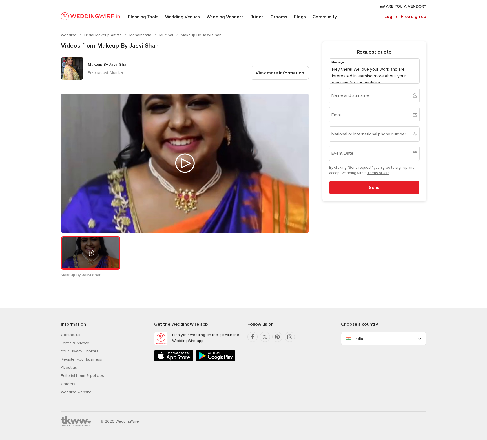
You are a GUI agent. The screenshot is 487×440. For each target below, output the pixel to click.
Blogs (300, 17)
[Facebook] (252, 337)
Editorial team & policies (82, 375)
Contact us (70, 334)
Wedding (69, 35)
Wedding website (76, 392)
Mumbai (166, 35)
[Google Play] (215, 360)
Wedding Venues (182, 17)
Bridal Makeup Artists (103, 35)
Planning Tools (143, 17)
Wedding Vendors (225, 17)
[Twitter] (265, 337)
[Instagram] (290, 337)
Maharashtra (140, 35)
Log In (390, 16)
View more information (280, 73)
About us (69, 367)
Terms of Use (378, 173)
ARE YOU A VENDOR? (405, 6)
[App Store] (174, 360)
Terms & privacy (75, 343)
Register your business (81, 359)
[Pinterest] (277, 337)
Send (374, 187)
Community (325, 17)
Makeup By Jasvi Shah (201, 35)
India (358, 338)
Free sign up (413, 16)
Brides (257, 17)
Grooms (278, 17)
